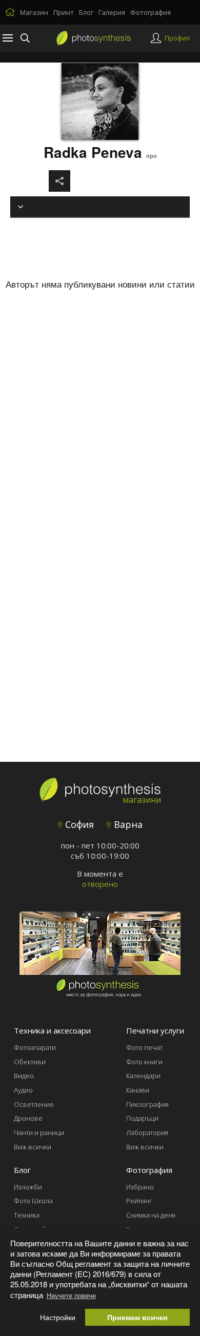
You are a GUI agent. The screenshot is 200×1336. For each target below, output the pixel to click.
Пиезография (147, 1104)
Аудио (23, 1090)
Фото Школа (33, 1200)
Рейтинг (139, 1200)
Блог (86, 12)
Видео (24, 1075)
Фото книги (144, 1061)
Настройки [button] (57, 1317)
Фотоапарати (35, 1047)
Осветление (34, 1104)
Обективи (30, 1061)
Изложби (28, 1186)
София (78, 824)
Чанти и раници (39, 1132)
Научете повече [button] (71, 1295)
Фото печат (144, 1047)
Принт (63, 12)
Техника (26, 1215)
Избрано (140, 1186)
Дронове (28, 1118)
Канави (137, 1090)
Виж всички (32, 1146)
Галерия (111, 12)
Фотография (150, 12)
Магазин (34, 12)
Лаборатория (147, 1132)
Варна (127, 824)
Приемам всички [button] (137, 1317)
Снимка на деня (150, 1215)
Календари (143, 1075)
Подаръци (142, 1118)
